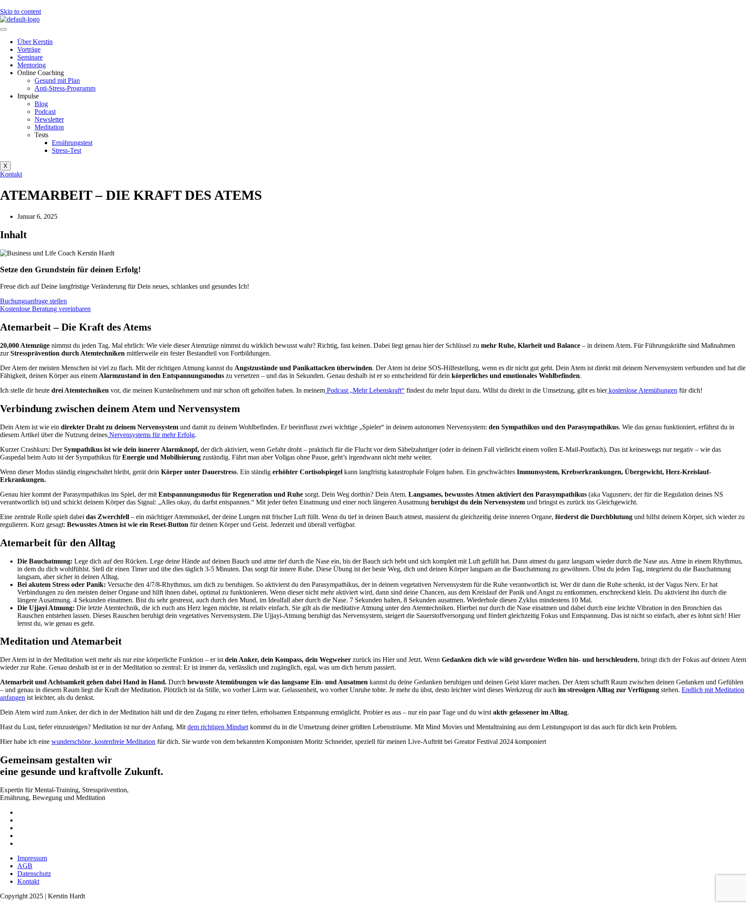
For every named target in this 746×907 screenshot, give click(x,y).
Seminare (30, 57)
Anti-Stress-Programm (65, 88)
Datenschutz (34, 873)
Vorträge (29, 49)
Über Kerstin (35, 41)
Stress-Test (66, 150)
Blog (41, 103)
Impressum (32, 858)
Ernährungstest (72, 142)
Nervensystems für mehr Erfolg (151, 434)
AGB (24, 865)
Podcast (45, 111)
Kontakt (28, 881)
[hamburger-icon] (3, 29)
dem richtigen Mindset (217, 727)
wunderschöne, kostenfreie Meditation (103, 741)
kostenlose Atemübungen (642, 390)
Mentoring (31, 65)
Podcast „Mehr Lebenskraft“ (365, 390)
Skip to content (20, 11)
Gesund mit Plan (57, 80)
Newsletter (49, 119)
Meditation (49, 127)
